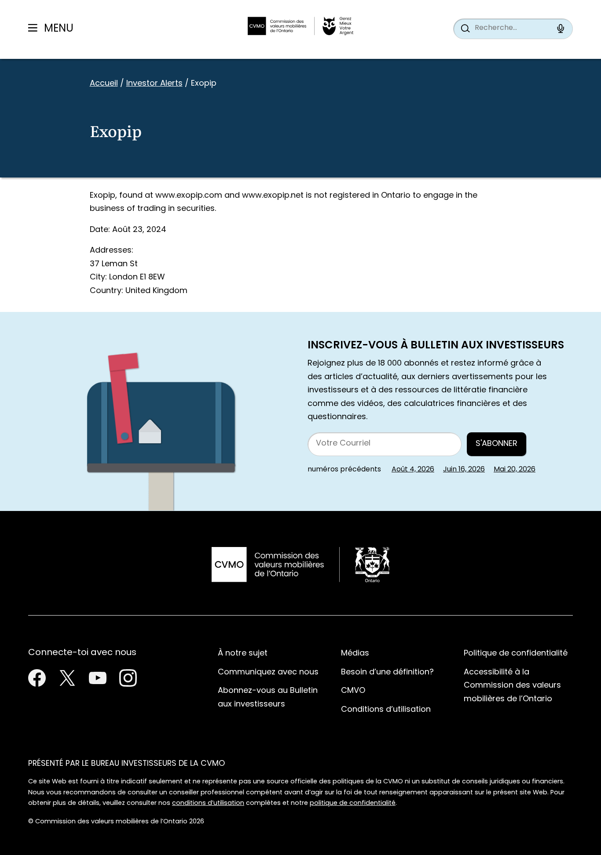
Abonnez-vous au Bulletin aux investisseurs (268, 698)
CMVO (353, 691)
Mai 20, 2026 (514, 469)
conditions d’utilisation (208, 803)
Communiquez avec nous (268, 672)
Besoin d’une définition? (387, 672)
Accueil (104, 83)
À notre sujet (243, 653)
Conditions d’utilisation (386, 709)
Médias (355, 653)
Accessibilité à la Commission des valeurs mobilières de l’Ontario (512, 686)
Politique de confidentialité (516, 653)
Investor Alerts (154, 83)
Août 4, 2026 (413, 469)
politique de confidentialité (353, 803)
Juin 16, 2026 (464, 469)
